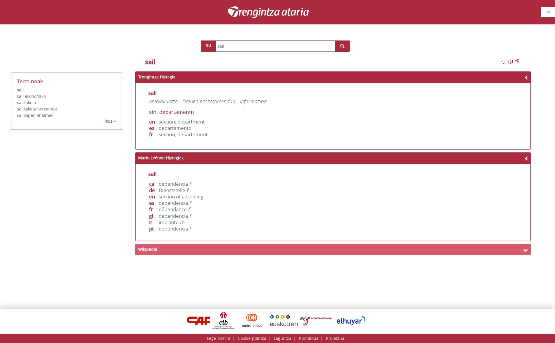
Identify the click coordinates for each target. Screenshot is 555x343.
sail (20, 90)
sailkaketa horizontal (37, 109)
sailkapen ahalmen (35, 115)
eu (547, 11)
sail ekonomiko (31, 96)
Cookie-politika (252, 338)
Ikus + (110, 121)
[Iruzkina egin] (503, 63)
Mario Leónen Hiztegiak (161, 158)
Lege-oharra (218, 338)
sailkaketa (26, 102)
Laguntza (282, 338)
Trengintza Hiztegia (156, 77)
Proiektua (335, 338)
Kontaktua (309, 338)
